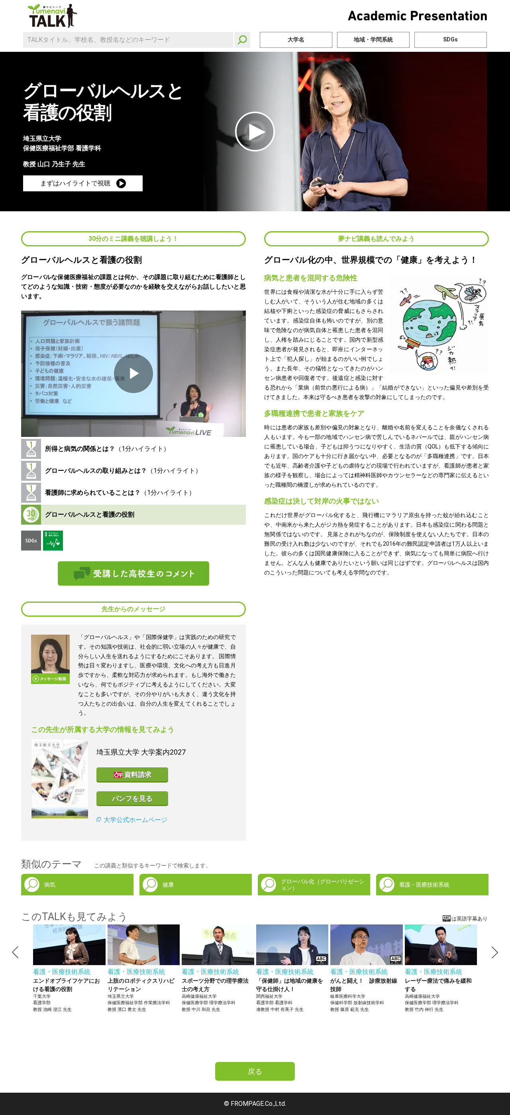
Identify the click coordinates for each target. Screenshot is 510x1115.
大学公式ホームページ (135, 820)
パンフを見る (132, 798)
